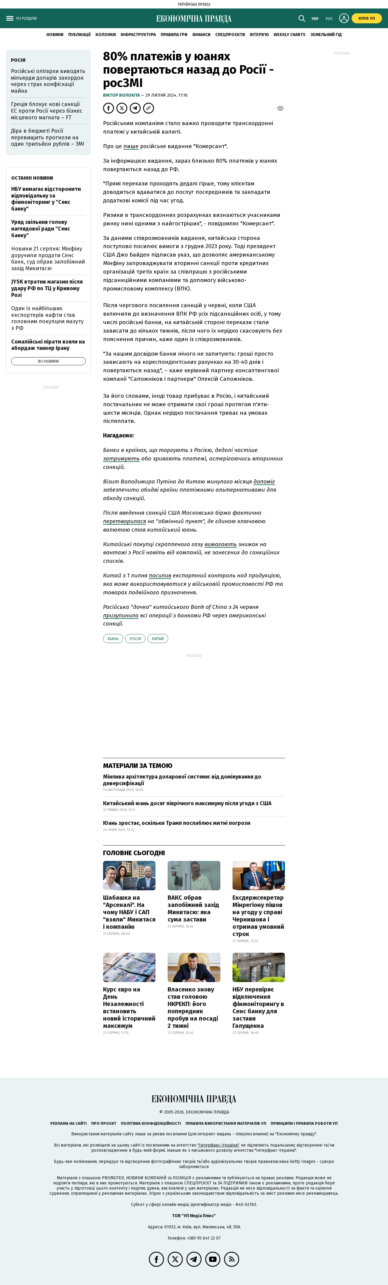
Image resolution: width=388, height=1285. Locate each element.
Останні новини (32, 178)
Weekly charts (290, 34)
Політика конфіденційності (151, 1123)
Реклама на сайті (68, 1123)
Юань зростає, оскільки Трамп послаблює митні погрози (176, 823)
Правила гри (174, 34)
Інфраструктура (138, 34)
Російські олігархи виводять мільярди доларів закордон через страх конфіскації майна (48, 81)
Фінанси (201, 34)
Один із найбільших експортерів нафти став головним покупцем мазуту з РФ (47, 318)
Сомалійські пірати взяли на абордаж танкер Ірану (48, 345)
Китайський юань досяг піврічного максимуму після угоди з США (187, 803)
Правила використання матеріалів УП (226, 1123)
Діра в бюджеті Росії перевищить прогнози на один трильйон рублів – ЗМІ (47, 137)
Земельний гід (326, 34)
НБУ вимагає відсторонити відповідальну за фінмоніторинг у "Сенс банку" (46, 199)
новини (54, 34)
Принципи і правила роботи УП (304, 1123)
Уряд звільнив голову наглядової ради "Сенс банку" (40, 228)
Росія (135, 638)
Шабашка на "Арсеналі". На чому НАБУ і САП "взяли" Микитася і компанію (129, 912)
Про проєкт (103, 1123)
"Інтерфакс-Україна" (218, 1145)
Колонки (105, 34)
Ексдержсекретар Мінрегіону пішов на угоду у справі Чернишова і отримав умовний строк (258, 916)
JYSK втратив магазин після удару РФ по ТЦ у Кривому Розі (47, 288)
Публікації (79, 34)
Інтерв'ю (259, 34)
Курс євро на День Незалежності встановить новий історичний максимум (129, 1007)
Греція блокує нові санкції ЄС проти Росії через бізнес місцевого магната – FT (46, 111)
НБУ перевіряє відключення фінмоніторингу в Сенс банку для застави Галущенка (258, 1007)
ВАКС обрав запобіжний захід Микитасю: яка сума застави (193, 908)
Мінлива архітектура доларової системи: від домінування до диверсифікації (182, 780)
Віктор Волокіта (122, 95)
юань (113, 638)
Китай (158, 638)
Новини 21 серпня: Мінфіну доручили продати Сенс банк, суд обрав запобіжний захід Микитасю (48, 258)
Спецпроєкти (230, 34)
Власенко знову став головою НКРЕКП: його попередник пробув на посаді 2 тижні (193, 1007)
